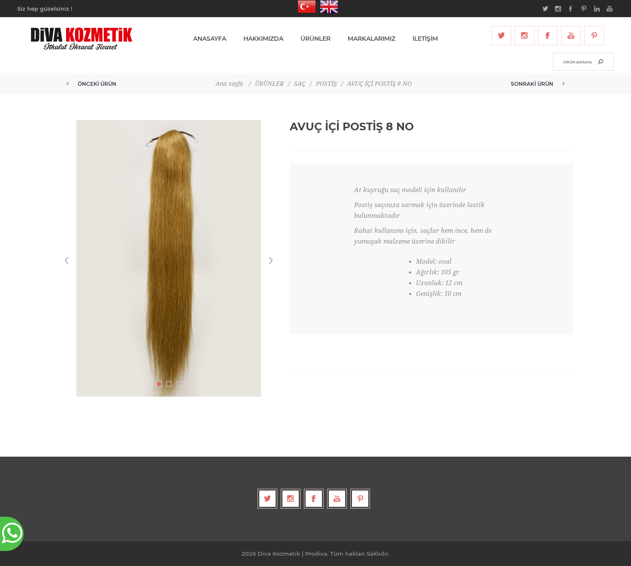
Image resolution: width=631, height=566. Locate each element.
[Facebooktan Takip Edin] (548, 35)
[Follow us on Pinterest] (594, 35)
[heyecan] (501, 35)
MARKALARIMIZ (371, 38)
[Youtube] (571, 35)
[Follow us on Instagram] (524, 35)
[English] (327, 7)
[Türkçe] (304, 7)
